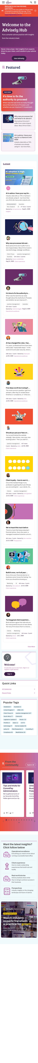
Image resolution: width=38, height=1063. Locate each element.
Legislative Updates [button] (10, 719)
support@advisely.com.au (13, 15)
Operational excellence (12, 311)
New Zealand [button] (11, 206)
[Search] (31, 2)
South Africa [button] (8, 716)
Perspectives (18, 540)
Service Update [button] (20, 726)
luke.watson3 (16, 586)
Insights (8, 211)
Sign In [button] (9, 674)
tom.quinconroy (16, 209)
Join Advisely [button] (19, 58)
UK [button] (23, 723)
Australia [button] (21, 204)
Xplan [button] (15, 723)
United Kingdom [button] (9, 710)
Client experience (20, 261)
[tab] (6, 820)
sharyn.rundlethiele (18, 259)
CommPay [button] (29, 729)
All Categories (6, 689)
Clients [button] (9, 491)
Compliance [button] (8, 732)
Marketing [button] (10, 583)
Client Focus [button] (10, 254)
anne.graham (27, 493)
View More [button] (31, 646)
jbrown (14, 636)
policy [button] (6, 729)
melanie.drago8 (16, 309)
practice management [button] (23, 254)
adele (18, 446)
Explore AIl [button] (30, 765)
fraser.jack (27, 353)
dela (25, 398)
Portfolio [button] (7, 723)
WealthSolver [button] (20, 732)
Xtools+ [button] (23, 719)
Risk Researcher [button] (17, 729)
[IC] (9, 2)
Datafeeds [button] (7, 707)
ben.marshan (27, 538)
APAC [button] (20, 710)
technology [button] (8, 726)
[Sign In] (35, 2)
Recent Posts (6, 693)
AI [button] (18, 206)
